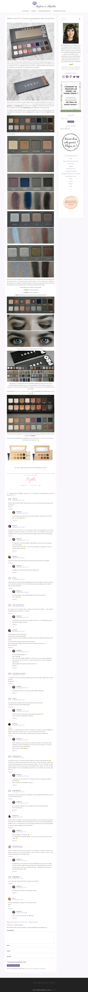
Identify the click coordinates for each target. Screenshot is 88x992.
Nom (8, 945)
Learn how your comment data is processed (35, 968)
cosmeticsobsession (45, 438)
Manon (14, 498)
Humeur (71, 178)
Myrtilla (18, 511)
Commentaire (10, 930)
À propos (33, 11)
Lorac (36, 440)
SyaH (13, 698)
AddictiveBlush (15, 790)
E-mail (9, 951)
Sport (71, 186)
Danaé (13, 525)
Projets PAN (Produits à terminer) (70, 161)
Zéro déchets (71, 163)
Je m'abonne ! (70, 121)
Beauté (70, 158)
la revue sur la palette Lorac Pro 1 (23, 391)
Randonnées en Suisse (71, 176)
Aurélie (14, 723)
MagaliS (14, 556)
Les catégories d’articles (44, 11)
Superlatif (53, 990)
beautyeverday (15, 756)
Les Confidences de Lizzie (18, 673)
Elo (13, 898)
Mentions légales (37, 982)
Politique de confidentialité (49, 982)
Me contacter (25, 11)
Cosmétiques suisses (71, 168)
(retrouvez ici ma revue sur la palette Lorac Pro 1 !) (19, 104)
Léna (13, 577)
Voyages (71, 183)
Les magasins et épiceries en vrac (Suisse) (70, 173)
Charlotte (14, 815)
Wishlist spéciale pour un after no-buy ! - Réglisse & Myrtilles (24, 922)
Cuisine (71, 181)
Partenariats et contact (59, 11)
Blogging (71, 166)
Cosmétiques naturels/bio (71, 171)
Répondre (10, 509)
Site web (9, 956)
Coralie (14, 630)
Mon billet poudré (16, 846)
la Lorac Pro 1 (49, 62)
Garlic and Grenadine (17, 604)
